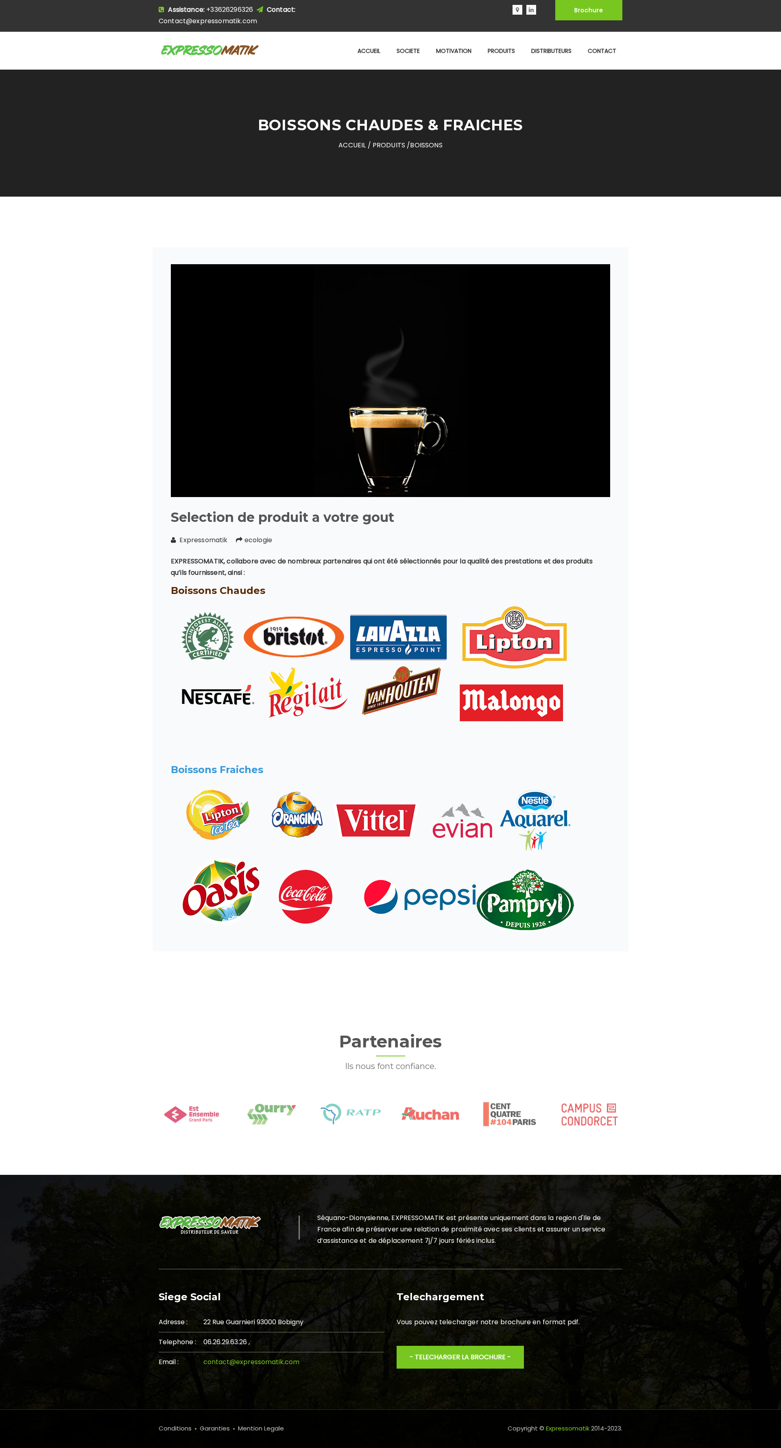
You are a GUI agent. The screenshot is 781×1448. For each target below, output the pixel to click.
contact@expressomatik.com (251, 1362)
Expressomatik (567, 1428)
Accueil (369, 51)
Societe (408, 51)
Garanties (215, 1428)
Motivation (453, 51)
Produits (501, 51)
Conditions (175, 1428)
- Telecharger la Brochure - (460, 1357)
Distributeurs (551, 51)
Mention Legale (261, 1428)
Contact (602, 51)
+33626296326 (230, 9)
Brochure (588, 10)
